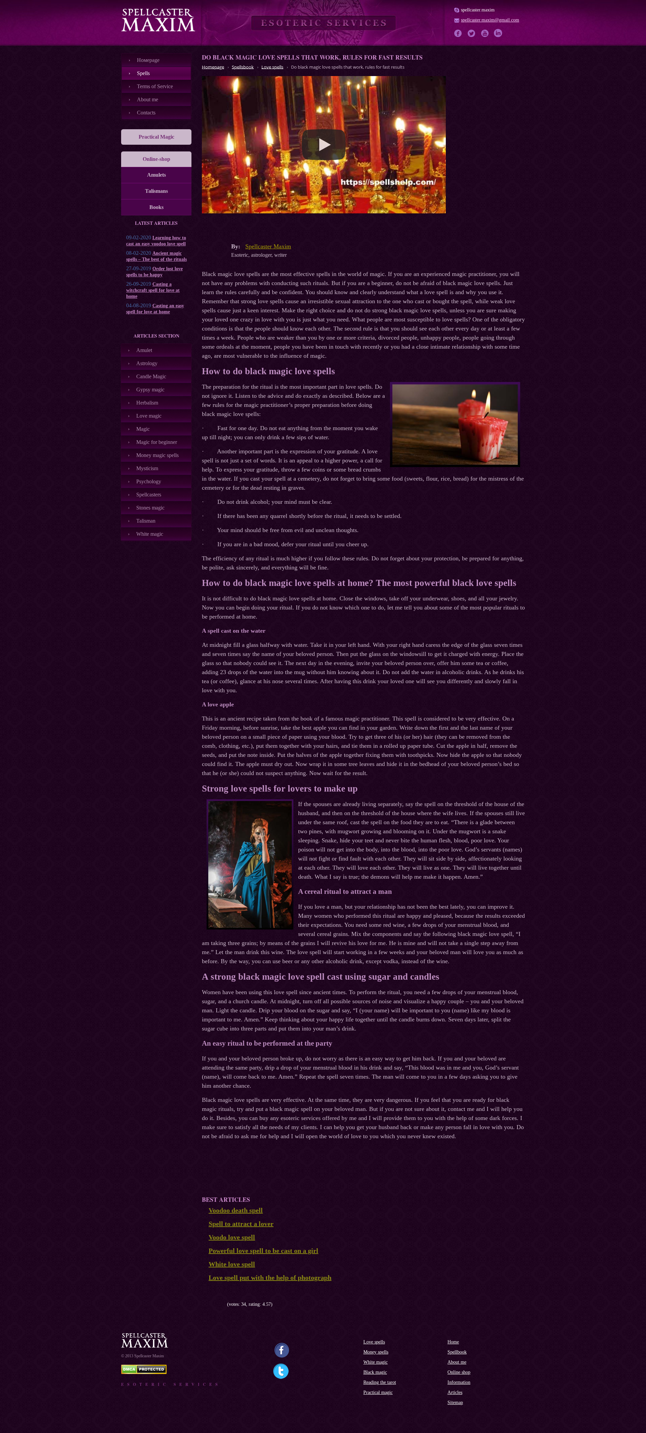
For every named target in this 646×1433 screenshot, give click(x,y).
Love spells (374, 1341)
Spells (143, 73)
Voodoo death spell (236, 1210)
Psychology (148, 481)
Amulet (144, 350)
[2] (209, 1304)
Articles (454, 1392)
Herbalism (147, 403)
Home (453, 1341)
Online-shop (156, 159)
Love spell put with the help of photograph (270, 1277)
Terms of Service (155, 86)
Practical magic (378, 1392)
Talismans (156, 191)
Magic (143, 429)
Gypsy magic (150, 389)
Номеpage (148, 60)
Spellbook (457, 1352)
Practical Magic (156, 137)
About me (147, 99)
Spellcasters (148, 494)
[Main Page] (158, 19)
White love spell (232, 1264)
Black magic (375, 1372)
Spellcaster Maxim (268, 246)
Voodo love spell (232, 1237)
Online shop (458, 1372)
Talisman (145, 521)
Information (458, 1382)
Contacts (146, 112)
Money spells (375, 1352)
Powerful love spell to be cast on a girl (263, 1250)
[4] (219, 1304)
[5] (224, 1304)
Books (156, 207)
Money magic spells (157, 455)
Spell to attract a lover (241, 1223)
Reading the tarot (379, 1382)
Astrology (146, 363)
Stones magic (150, 508)
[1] (204, 1304)
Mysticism (147, 468)
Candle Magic (151, 376)
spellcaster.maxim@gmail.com (490, 20)
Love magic (149, 416)
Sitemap (455, 1402)
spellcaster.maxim (478, 9)
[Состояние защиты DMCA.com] (144, 1372)
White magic (149, 534)
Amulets (156, 175)
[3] (214, 1304)
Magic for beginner (156, 442)
